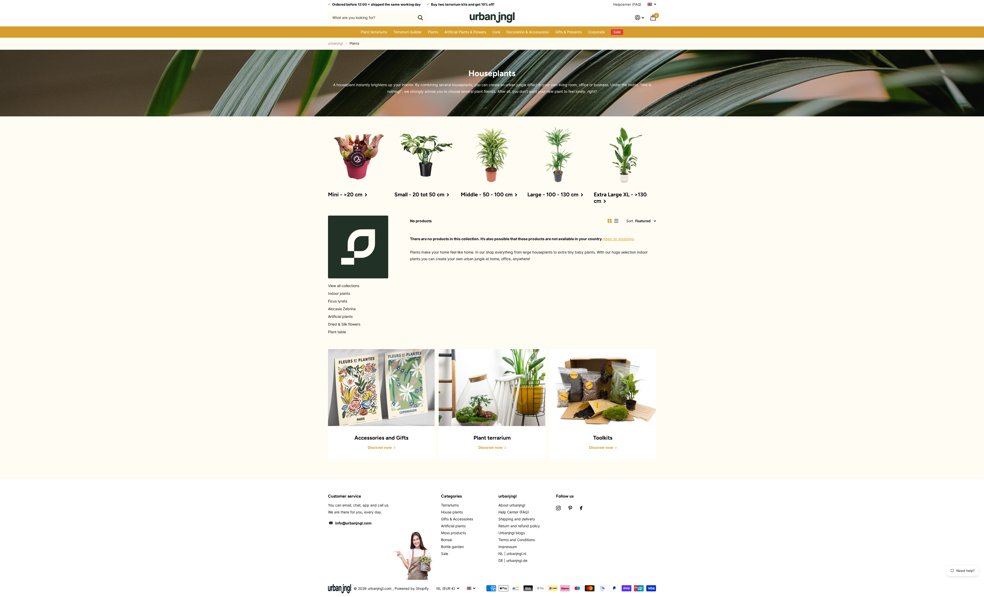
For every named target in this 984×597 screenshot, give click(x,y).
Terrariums (450, 505)
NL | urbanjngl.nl (512, 553)
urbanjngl (335, 43)
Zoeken (420, 17)
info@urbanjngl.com (353, 523)
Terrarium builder (407, 32)
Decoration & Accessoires (527, 32)
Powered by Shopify (412, 588)
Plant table (337, 332)
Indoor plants (339, 293)
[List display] (616, 221)
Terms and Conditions (516, 540)
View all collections (343, 286)
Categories (451, 496)
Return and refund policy (519, 526)
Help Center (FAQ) (513, 512)
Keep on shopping (618, 239)
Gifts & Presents (568, 32)
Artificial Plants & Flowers (465, 32)
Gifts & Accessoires (457, 519)
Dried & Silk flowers (344, 324)
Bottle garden (452, 546)
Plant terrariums (374, 32)
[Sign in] (639, 17)
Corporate (596, 32)
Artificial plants (340, 316)
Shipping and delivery (516, 519)
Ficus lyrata (337, 301)
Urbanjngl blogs (511, 533)
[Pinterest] (570, 508)
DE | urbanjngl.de (512, 560)
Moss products (453, 533)
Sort (629, 221)
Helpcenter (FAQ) (627, 4)
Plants (433, 32)
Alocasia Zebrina (342, 309)
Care (496, 32)
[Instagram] (558, 508)
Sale (444, 553)
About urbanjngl (511, 505)
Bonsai (446, 540)
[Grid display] (610, 221)
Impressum (507, 546)
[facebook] (581, 508)
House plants (452, 512)
